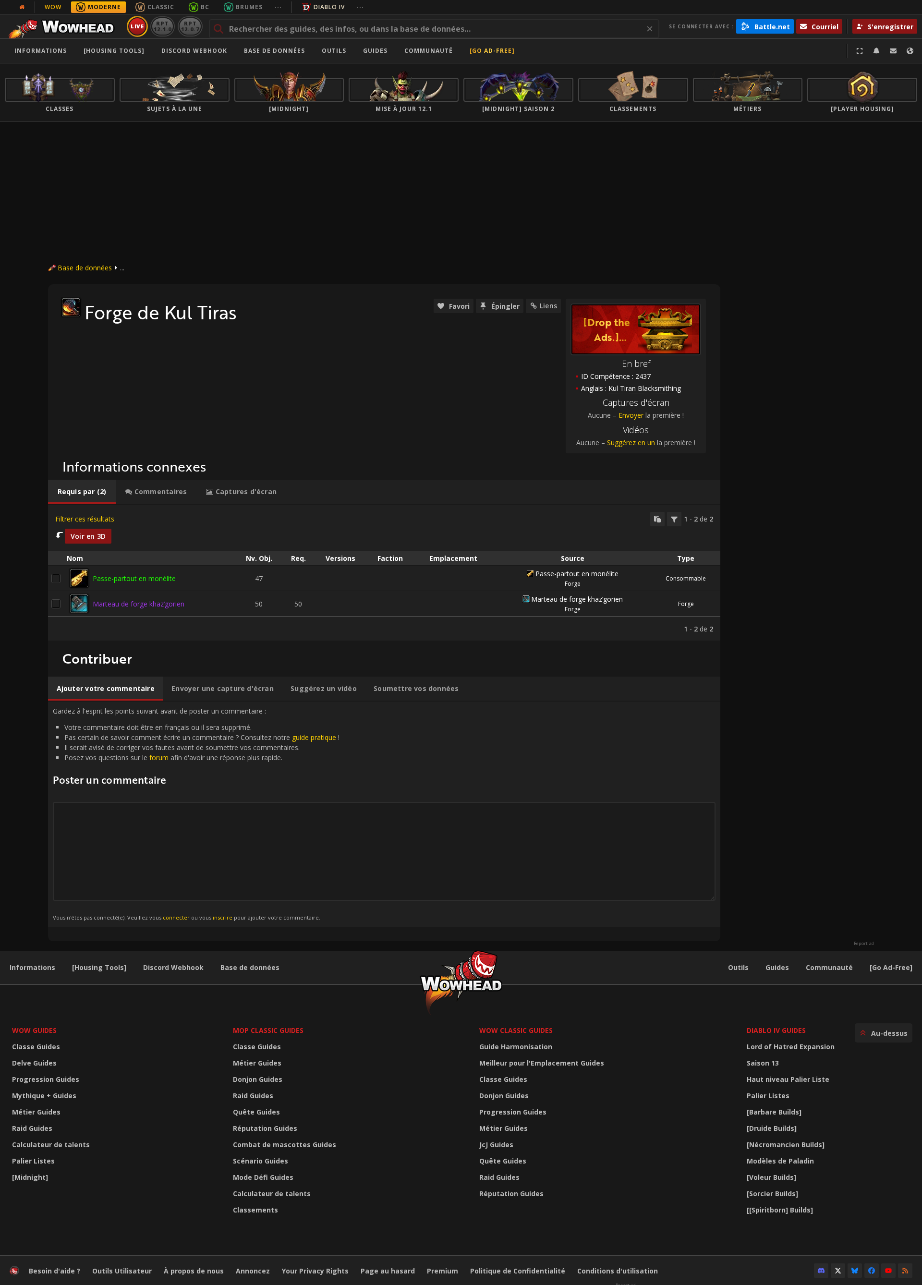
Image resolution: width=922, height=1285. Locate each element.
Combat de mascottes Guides (284, 1144)
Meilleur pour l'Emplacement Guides (541, 1062)
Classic (160, 7)
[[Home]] (64, 26)
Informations (40, 51)
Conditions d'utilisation (617, 1270)
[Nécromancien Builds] (786, 1144)
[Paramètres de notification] (876, 51)
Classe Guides (36, 1046)
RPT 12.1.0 (162, 26)
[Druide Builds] (772, 1128)
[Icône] (71, 307)
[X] (838, 1270)
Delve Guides (34, 1062)
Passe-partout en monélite (134, 578)
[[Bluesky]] (855, 1270)
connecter (176, 917)
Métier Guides (36, 1111)
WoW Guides (34, 1030)
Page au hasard (388, 1270)
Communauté (428, 51)
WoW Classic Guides (516, 1030)
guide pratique (314, 737)
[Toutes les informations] (22, 7)
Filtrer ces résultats (84, 518)
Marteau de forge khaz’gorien (138, 603)
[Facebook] (871, 1270)
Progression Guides (45, 1079)
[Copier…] (657, 519)
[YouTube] (888, 1270)
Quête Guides (256, 1111)
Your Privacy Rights (315, 1270)
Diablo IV (329, 7)
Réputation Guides (265, 1128)
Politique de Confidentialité (517, 1270)
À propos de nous (194, 1270)
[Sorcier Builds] (772, 1193)
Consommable (686, 578)
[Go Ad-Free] (492, 51)
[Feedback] (893, 51)
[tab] (82, 492)
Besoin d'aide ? (54, 1270)
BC (205, 7)
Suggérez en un (631, 442)
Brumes (249, 7)
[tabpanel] (384, 573)
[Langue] (910, 51)
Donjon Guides (257, 1079)
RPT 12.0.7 (190, 26)
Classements (255, 1209)
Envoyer (631, 415)
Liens (548, 305)
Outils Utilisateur (122, 1270)
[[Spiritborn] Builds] (780, 1209)
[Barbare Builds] (774, 1111)
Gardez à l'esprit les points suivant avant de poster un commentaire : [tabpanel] (196, 813)
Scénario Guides (260, 1160)
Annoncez (253, 1270)
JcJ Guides (496, 1144)
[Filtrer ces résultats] (674, 519)
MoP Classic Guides (268, 1030)
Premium (442, 1270)
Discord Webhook (194, 51)
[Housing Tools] (99, 967)
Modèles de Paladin (780, 1160)
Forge (573, 584)
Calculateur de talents (51, 1144)
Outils (738, 967)
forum (159, 757)
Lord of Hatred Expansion (791, 1046)
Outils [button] (334, 51)
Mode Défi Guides (263, 1177)
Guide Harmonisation (515, 1046)
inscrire (222, 917)
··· (278, 7)
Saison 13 (763, 1062)
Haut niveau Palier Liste (788, 1079)
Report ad (864, 943)
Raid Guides (32, 1128)
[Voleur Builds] (771, 1177)
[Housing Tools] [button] (114, 51)
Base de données (274, 51)
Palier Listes (33, 1160)
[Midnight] (30, 1177)
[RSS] (905, 1270)
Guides (375, 51)
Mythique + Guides (44, 1095)
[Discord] (821, 1270)
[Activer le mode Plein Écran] (859, 51)
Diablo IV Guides (776, 1030)
